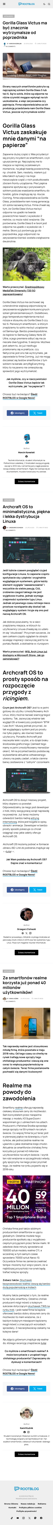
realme (19, 1107)
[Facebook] (41, 1518)
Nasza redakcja (28, 1504)
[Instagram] (23, 1518)
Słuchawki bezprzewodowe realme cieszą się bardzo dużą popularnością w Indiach (26, 1283)
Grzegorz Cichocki (26, 929)
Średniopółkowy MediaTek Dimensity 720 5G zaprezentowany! (23, 290)
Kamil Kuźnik (26, 1428)
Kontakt (12, 1507)
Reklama (42, 1504)
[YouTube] (17, 1518)
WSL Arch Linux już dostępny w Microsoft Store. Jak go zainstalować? (25, 655)
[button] (4, 4)
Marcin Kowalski (26, 452)
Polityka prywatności (26, 1511)
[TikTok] (12, 1518)
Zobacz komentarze (26, 481)
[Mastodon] (35, 1518)
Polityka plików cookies (30, 1507)
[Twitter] (29, 1518)
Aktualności (8, 16)
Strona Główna (11, 1504)
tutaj (8, 851)
